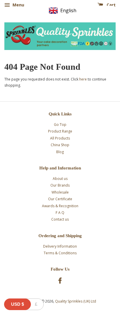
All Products (60, 138)
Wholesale (60, 192)
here (83, 79)
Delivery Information (60, 246)
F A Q (60, 212)
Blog (60, 151)
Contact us (60, 219)
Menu (17, 5)
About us (60, 178)
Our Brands (60, 185)
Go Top (60, 124)
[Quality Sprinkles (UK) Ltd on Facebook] (60, 281)
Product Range (60, 131)
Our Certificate (60, 198)
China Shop (60, 144)
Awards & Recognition (60, 205)
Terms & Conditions (60, 253)
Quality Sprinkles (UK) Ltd (75, 301)
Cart (110, 5)
